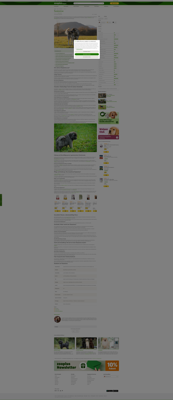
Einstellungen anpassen (86, 51)
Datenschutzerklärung (79, 49)
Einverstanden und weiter (87, 54)
